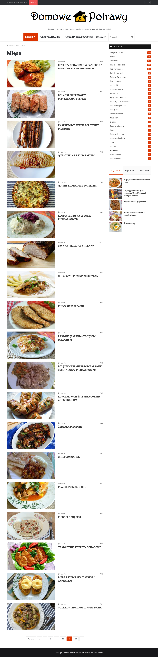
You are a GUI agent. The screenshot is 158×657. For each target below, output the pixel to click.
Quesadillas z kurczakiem (76, 155)
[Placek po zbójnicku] (31, 495)
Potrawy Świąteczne (118, 77)
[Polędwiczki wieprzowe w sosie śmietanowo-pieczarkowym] (31, 375)
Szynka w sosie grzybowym (135, 201)
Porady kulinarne (50, 37)
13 (76, 639)
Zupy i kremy (115, 81)
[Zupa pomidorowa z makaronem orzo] (115, 183)
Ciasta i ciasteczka (117, 65)
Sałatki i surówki (116, 73)
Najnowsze (115, 170)
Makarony (114, 118)
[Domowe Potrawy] (79, 16)
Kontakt (101, 37)
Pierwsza (31, 639)
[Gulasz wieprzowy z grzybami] (31, 284)
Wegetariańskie (116, 52)
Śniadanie (114, 61)
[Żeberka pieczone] (31, 435)
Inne (112, 130)
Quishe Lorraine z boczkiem (77, 185)
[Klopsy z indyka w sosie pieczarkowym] (31, 224)
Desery (113, 122)
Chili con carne (69, 456)
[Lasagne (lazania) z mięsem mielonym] (31, 345)
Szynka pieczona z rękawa (76, 245)
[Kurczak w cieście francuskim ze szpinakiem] (31, 405)
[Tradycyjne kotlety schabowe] (31, 556)
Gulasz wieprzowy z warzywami (80, 607)
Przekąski (114, 85)
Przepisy (30, 37)
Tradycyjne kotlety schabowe (79, 547)
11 (63, 639)
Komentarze (143, 170)
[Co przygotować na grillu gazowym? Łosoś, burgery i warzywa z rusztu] (115, 194)
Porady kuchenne (117, 114)
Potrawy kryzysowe (118, 134)
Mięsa (112, 56)
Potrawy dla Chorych (118, 138)
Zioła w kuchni (116, 154)
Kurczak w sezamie (71, 306)
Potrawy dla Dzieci (117, 89)
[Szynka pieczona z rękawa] (31, 254)
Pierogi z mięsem (69, 517)
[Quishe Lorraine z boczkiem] (31, 194)
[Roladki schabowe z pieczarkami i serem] (31, 104)
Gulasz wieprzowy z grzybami (78, 276)
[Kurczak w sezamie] (31, 315)
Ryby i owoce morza (118, 97)
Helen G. (63, 62)
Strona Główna (14, 46)
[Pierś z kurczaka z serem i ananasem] (31, 586)
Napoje (113, 146)
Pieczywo (114, 109)
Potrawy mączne (117, 69)
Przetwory (114, 150)
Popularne (129, 170)
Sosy (112, 142)
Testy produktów (117, 126)
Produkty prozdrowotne (79, 37)
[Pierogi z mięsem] (31, 526)
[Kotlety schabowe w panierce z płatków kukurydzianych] (31, 73)
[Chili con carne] (31, 465)
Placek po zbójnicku (72, 487)
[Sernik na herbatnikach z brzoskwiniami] (115, 216)
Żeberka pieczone (70, 426)
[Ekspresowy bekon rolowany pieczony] (31, 134)
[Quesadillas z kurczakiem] (31, 164)
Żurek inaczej (129, 223)
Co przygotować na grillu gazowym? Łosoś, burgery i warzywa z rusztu (135, 193)
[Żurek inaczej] (115, 227)
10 (56, 639)
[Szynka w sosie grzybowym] (115, 205)
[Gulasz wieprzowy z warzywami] (31, 616)
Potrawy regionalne (118, 105)
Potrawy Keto (115, 158)
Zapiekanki (114, 93)
